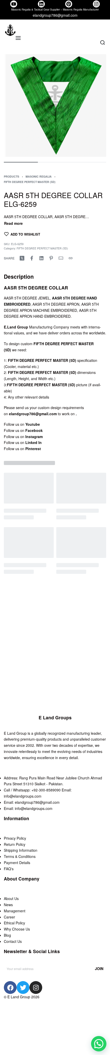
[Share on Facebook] (31, 258)
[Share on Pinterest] (51, 258)
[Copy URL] (70, 258)
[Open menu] (18, 38)
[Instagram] (96, 4)
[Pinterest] (68, 4)
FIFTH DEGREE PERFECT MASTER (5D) (30, 182)
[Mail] (61, 258)
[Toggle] (13, 223)
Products (11, 176)
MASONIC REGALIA (39, 176)
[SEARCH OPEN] (102, 42)
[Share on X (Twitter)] (22, 258)
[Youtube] (13, 4)
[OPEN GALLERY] (55, 105)
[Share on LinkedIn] (41, 258)
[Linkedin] (41, 4)
